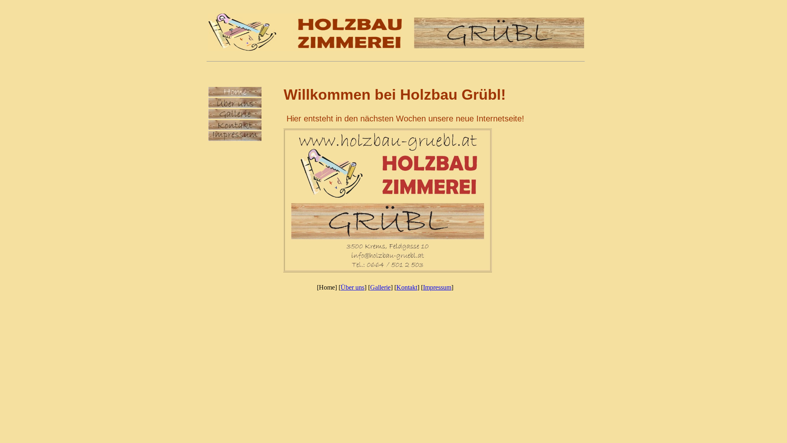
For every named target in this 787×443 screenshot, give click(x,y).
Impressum (437, 287)
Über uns (352, 287)
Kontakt (406, 287)
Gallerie (380, 287)
